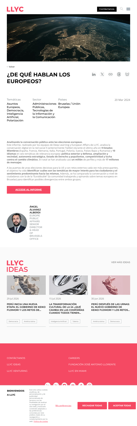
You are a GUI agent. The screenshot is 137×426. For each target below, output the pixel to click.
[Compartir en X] (102, 74)
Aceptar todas (122, 405)
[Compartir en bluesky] (127, 74)
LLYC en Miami (77, 371)
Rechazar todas (92, 405)
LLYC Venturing (17, 371)
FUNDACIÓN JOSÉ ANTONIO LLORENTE (92, 364)
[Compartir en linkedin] (94, 74)
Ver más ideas (120, 262)
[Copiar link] (110, 74)
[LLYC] (15, 9)
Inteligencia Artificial (59, 321)
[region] (68, 405)
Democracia (13, 321)
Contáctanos (106, 9)
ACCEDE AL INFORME (28, 189)
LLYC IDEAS (13, 364)
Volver (12, 66)
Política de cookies (41, 421)
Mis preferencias (63, 405)
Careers (74, 358)
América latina (29, 321)
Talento (75, 321)
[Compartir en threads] (119, 74)
